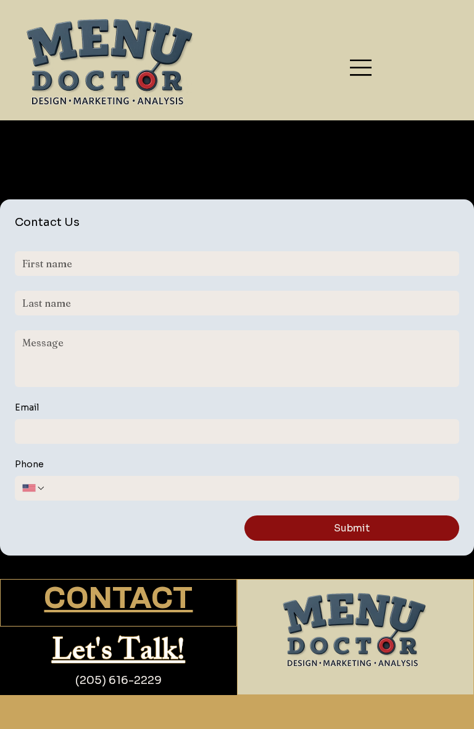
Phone (29, 464)
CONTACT (118, 599)
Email (27, 407)
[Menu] (361, 67)
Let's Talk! (118, 654)
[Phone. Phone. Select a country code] (34, 488)
